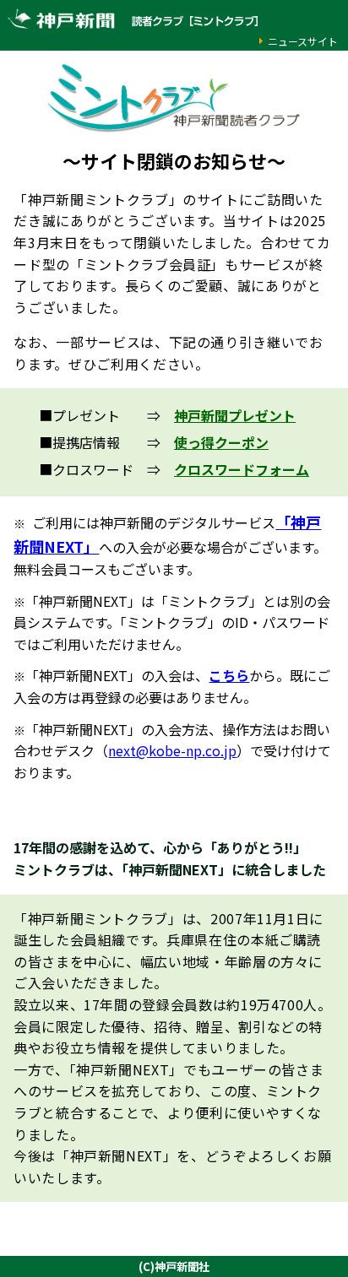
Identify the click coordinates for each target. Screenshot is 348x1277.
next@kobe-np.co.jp (172, 750)
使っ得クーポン (221, 442)
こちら (229, 675)
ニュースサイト (303, 41)
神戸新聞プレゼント (235, 415)
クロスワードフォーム (241, 469)
